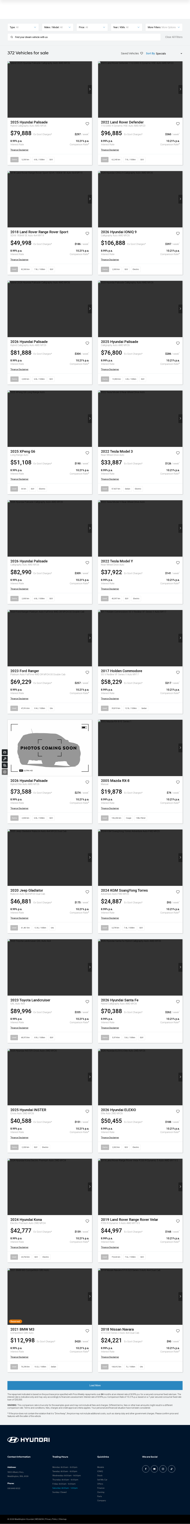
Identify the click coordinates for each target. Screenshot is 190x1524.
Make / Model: (51, 27)
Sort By (150, 53)
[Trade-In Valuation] (5, 752)
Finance (100, 1488)
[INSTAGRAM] (163, 1468)
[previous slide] (10, 89)
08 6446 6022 (13, 1488)
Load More (95, 1385)
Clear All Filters (174, 37)
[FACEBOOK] (145, 1468)
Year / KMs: (119, 27)
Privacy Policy (51, 1519)
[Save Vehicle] (87, 124)
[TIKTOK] (171, 1468)
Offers (100, 1484)
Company (101, 1501)
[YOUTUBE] (154, 1468)
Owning (100, 1492)
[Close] (5, 772)
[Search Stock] (5, 765)
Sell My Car (102, 1480)
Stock (99, 1476)
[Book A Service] (5, 759)
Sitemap (62, 1519)
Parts (99, 1496)
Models (100, 1467)
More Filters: (154, 27)
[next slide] (90, 89)
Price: (82, 27)
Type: (12, 27)
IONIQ (100, 1471)
